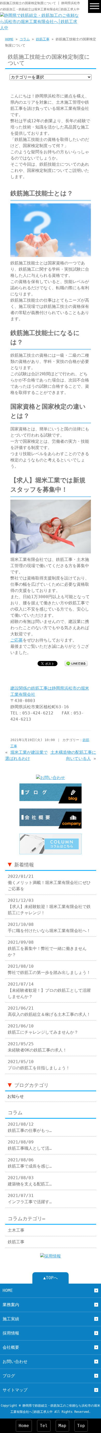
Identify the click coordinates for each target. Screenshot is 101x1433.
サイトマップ (15, 1390)
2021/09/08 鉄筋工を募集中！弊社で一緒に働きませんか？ (47, 948)
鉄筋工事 (42, 39)
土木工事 (16, 1230)
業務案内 (11, 1304)
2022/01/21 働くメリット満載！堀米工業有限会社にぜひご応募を (49, 882)
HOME (9, 39)
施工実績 (11, 1318)
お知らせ (15, 1096)
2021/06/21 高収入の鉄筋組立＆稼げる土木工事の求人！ (49, 1011)
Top (81, 1425)
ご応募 (16, 640)
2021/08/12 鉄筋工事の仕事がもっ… (30, 1127)
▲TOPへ (50, 1277)
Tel (44, 1425)
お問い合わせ (15, 1361)
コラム (25, 39)
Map (62, 1425)
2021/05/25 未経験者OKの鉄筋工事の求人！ (37, 1047)
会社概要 (11, 1347)
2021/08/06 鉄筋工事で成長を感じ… (30, 1163)
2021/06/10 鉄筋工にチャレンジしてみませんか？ (43, 1029)
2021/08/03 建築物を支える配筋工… (30, 1180)
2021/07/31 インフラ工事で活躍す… (30, 1198)
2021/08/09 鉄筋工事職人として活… (30, 1145)
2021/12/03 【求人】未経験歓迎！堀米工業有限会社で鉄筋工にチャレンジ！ (49, 906)
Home (24, 1425)
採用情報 (11, 1333)
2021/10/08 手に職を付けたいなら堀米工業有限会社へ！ (49, 927)
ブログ (9, 1375)
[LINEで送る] (76, 663)
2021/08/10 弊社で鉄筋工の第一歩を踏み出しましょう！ (49, 969)
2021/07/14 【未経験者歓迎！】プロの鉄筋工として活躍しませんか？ (49, 990)
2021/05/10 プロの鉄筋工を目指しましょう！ (39, 1064)
